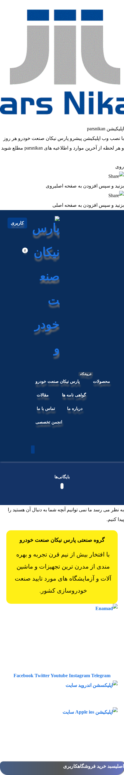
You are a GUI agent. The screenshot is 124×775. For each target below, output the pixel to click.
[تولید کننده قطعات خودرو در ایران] (44, 288)
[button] (33, 449)
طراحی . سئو (57, 757)
